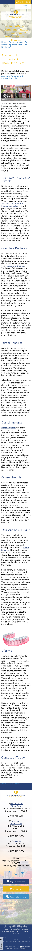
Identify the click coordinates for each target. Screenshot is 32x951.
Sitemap (16, 933)
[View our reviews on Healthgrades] (23, 873)
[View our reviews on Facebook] (9, 873)
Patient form (17, 889)
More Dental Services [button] (11, 784)
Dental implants (8, 428)
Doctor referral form (17, 897)
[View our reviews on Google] (16, 873)
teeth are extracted (15, 266)
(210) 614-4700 (23, 2)
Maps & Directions (17, 882)
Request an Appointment (23, 6)
